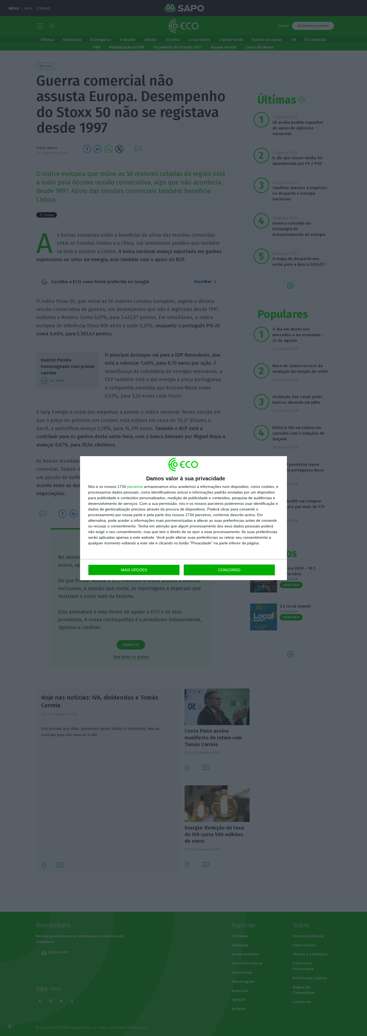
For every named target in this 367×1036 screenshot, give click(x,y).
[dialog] (183, 518)
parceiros (135, 486)
